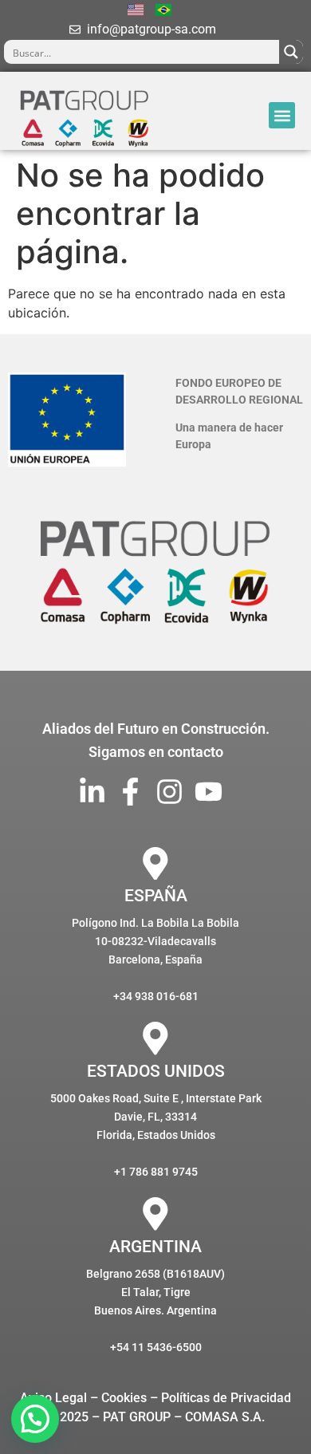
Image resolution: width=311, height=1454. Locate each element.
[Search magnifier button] (291, 52)
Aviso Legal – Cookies (83, 1397)
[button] (282, 115)
